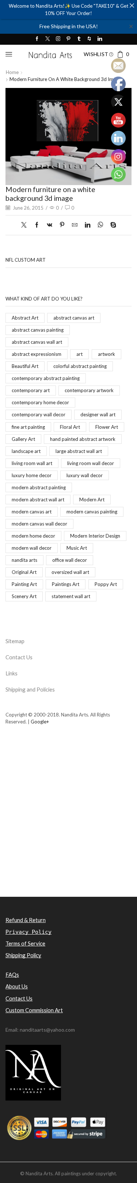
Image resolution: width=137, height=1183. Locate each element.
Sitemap (14, 641)
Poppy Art (106, 584)
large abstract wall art (79, 451)
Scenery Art (24, 596)
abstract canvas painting (38, 330)
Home (12, 72)
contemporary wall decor (38, 414)
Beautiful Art (25, 366)
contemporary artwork (89, 390)
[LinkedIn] (100, 39)
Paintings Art (65, 584)
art (79, 354)
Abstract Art (25, 318)
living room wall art (32, 463)
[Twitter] (47, 39)
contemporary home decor (40, 402)
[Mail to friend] (74, 225)
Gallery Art (23, 439)
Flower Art (106, 427)
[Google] (89, 39)
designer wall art (97, 414)
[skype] (111, 225)
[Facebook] (37, 39)
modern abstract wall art (38, 499)
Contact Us (19, 657)
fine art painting (28, 427)
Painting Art (24, 584)
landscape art (26, 451)
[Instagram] (58, 39)
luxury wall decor (84, 475)
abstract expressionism (36, 354)
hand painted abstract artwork (82, 439)
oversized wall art (70, 572)
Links (11, 673)
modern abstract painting (39, 487)
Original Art (24, 572)
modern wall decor (32, 548)
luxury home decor (32, 475)
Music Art (76, 548)
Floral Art (70, 427)
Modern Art (91, 499)
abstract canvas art (73, 318)
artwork (106, 354)
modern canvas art (32, 512)
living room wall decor (90, 463)
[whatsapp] (100, 225)
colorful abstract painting (80, 366)
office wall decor (69, 560)
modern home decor (33, 536)
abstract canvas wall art (37, 342)
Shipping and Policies (30, 689)
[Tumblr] (79, 39)
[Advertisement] (68, 823)
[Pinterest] (68, 39)
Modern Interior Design (95, 536)
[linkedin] (87, 225)
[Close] (131, 5)
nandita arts (24, 560)
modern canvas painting (91, 512)
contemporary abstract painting (46, 378)
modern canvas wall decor (39, 524)
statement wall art (71, 596)
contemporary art (31, 390)
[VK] (49, 225)
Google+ (40, 722)
